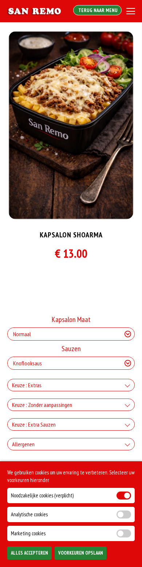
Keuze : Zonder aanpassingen (42, 404)
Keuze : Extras (27, 385)
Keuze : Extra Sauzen (34, 424)
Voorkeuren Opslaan (80, 553)
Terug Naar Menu (97, 10)
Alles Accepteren (29, 553)
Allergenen (23, 444)
